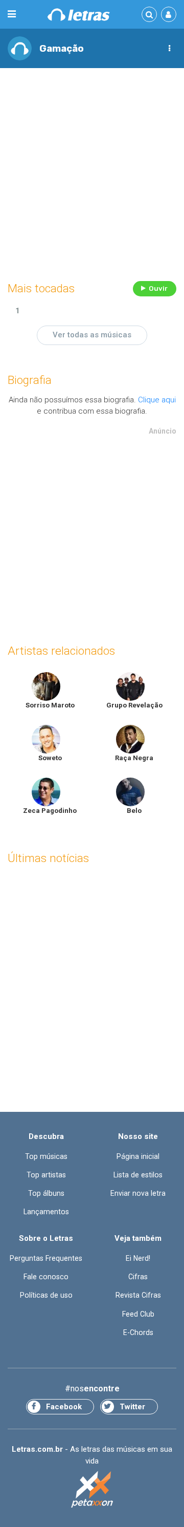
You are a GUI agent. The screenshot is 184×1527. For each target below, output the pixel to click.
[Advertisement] (92, 172)
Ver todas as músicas (92, 334)
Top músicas (46, 1156)
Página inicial (138, 1156)
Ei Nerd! (138, 1258)
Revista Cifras (138, 1295)
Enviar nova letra (138, 1193)
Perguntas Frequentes (46, 1258)
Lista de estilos (138, 1175)
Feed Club (138, 1314)
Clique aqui (157, 399)
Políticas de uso (46, 1295)
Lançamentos (46, 1212)
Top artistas (46, 1175)
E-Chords (138, 1332)
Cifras (138, 1277)
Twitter (132, 1406)
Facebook (64, 1406)
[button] (169, 48)
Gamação (61, 48)
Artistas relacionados (61, 651)
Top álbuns (46, 1193)
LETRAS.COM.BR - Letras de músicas (79, 14)
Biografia (30, 380)
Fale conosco (46, 1277)
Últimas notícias (48, 858)
